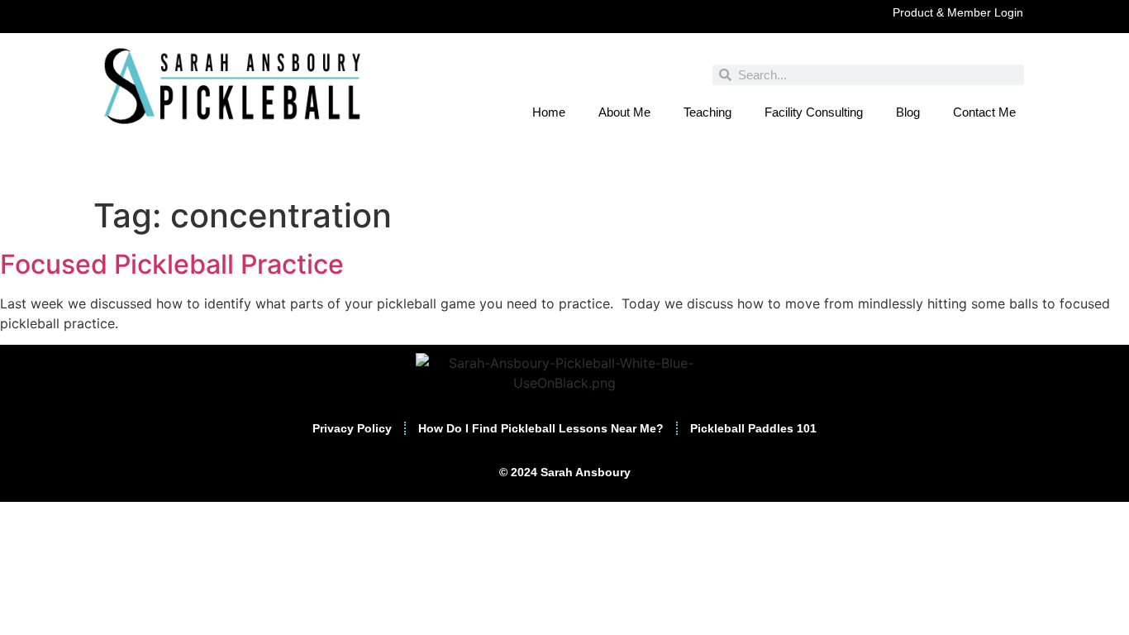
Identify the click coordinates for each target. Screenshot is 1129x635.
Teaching (707, 112)
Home (548, 112)
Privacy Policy (352, 428)
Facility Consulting (814, 112)
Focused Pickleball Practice (172, 264)
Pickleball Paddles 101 (753, 428)
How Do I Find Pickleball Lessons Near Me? (541, 428)
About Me (624, 112)
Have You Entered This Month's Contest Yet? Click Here (564, 173)
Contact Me (984, 112)
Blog (908, 112)
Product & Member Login (958, 12)
